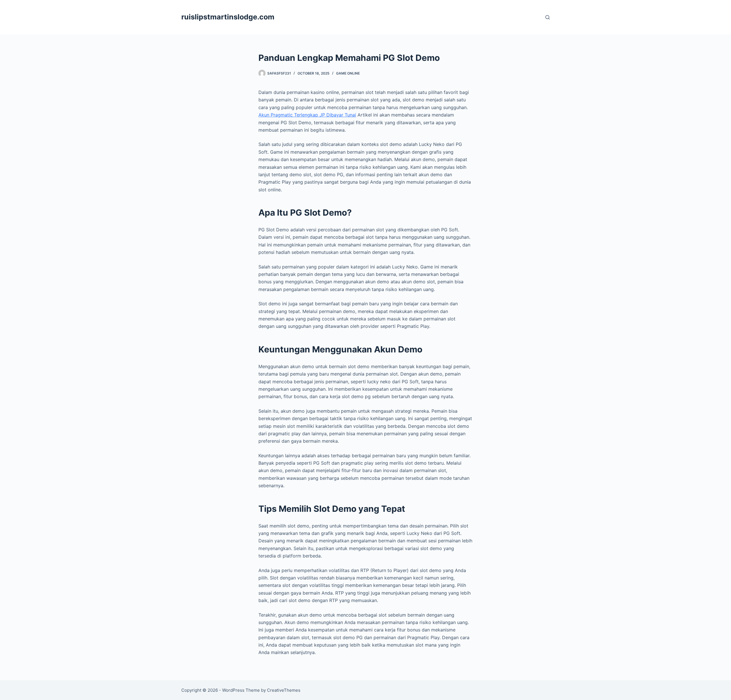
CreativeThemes (283, 690)
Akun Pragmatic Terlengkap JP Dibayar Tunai (307, 115)
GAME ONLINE (348, 73)
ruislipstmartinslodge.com (227, 17)
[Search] (547, 17)
